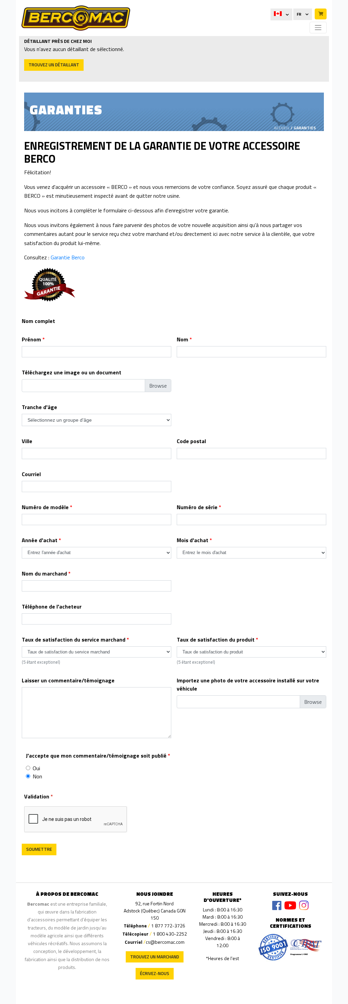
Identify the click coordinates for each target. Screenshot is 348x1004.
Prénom (31, 339)
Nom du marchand (44, 573)
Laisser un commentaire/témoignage (68, 680)
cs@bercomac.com (165, 941)
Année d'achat (39, 540)
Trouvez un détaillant (54, 64)
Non (37, 776)
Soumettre (39, 849)
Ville (27, 441)
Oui (36, 768)
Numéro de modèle (45, 507)
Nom (182, 339)
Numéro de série (197, 507)
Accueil (282, 128)
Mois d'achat (192, 540)
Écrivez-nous (154, 973)
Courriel (31, 474)
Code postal (191, 441)
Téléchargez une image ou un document (71, 372)
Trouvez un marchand (154, 956)
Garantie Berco (68, 257)
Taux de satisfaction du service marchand (73, 639)
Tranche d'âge (39, 407)
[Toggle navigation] (318, 27)
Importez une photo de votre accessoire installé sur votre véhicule (248, 684)
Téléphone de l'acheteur (52, 606)
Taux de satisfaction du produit (216, 639)
